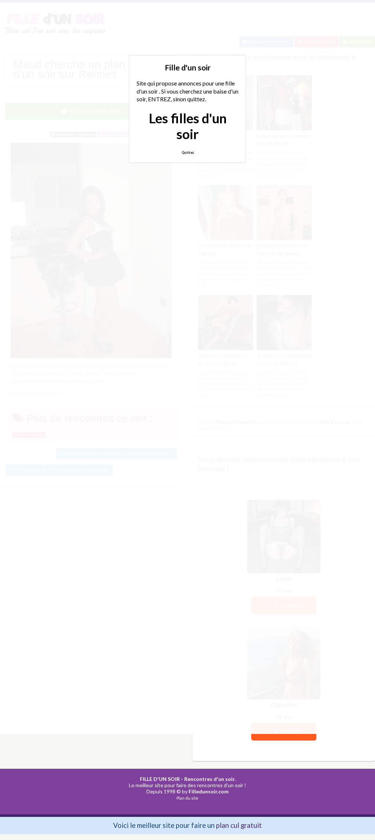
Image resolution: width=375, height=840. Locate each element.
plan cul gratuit (239, 825)
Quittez (188, 152)
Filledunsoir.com (209, 791)
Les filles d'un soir (188, 126)
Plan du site (187, 798)
